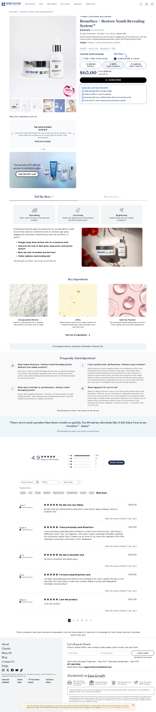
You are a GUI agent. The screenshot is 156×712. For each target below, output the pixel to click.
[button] (78, 335)
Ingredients (105, 48)
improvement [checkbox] (58, 493)
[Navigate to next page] (90, 620)
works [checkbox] (91, 493)
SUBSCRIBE (143, 653)
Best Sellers (13, 12)
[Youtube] (16, 670)
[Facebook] (12, 670)
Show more (101, 493)
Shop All (7, 653)
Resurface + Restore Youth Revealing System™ (36, 12)
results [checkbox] (37, 493)
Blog (4, 657)
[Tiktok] (21, 670)
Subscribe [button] (115, 80)
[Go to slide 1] (41, 149)
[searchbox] (27, 482)
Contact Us (8, 661)
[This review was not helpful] (134, 519)
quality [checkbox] (23, 493)
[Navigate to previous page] (65, 620)
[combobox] (50, 482)
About (5, 644)
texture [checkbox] (83, 493)
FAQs (113, 48)
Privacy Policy (124, 707)
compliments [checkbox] (72, 493)
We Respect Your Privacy (143, 657)
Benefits (83, 48)
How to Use (93, 48)
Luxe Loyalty (96, 675)
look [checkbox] (30, 493)
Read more (86, 539)
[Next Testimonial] (73, 134)
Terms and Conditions (108, 707)
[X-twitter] (7, 670)
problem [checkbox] (47, 493)
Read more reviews (43, 141)
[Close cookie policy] (133, 705)
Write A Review (116, 462)
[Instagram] (3, 670)
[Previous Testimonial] (12, 134)
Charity (6, 648)
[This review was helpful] (129, 519)
